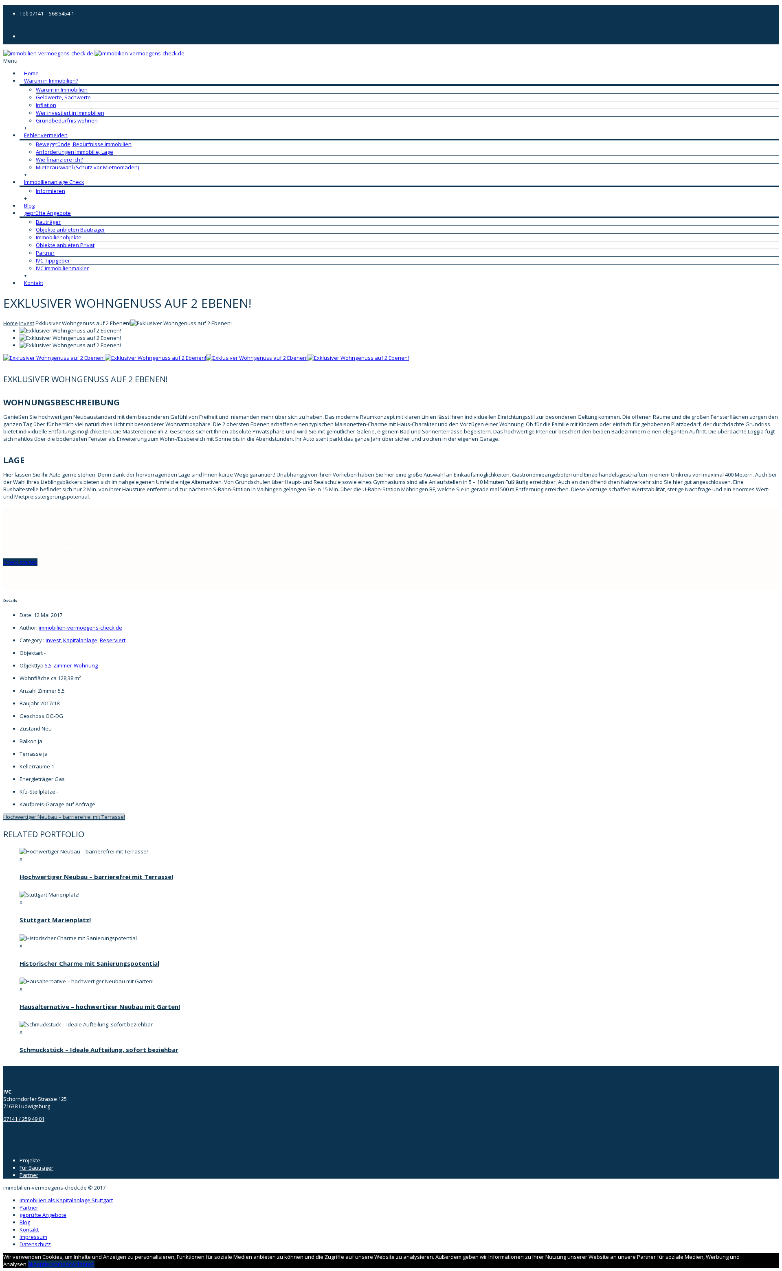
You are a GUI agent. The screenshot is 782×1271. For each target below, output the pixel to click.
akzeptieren (43, 1264)
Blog (29, 205)
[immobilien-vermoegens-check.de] (94, 53)
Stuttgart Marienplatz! (55, 920)
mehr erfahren (76, 1264)
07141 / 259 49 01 (23, 1118)
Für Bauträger (36, 1167)
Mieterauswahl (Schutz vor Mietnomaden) (87, 167)
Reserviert (112, 640)
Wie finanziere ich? (59, 159)
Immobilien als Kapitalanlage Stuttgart (66, 1200)
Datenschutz (35, 1244)
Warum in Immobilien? (51, 80)
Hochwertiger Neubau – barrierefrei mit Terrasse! (64, 816)
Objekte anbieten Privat (65, 245)
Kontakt (33, 283)
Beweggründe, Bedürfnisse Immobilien (84, 144)
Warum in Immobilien (62, 89)
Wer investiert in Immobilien (70, 112)
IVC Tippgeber (53, 260)
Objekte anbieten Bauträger (70, 229)
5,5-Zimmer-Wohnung (71, 665)
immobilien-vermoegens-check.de (80, 627)
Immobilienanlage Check (54, 182)
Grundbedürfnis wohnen (67, 120)
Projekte (30, 1160)
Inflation (46, 105)
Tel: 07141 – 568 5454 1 (47, 13)
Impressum (33, 1236)
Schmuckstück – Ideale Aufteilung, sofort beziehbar (99, 1050)
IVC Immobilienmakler (62, 268)
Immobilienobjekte (58, 237)
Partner (45, 252)
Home (31, 73)
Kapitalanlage (80, 640)
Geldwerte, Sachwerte (63, 97)
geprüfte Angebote (47, 213)
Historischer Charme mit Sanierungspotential (89, 963)
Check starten (20, 562)
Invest (26, 323)
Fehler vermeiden (46, 135)
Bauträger (48, 221)
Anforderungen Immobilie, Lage (74, 151)
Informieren (50, 191)
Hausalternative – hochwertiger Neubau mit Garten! (100, 1006)
